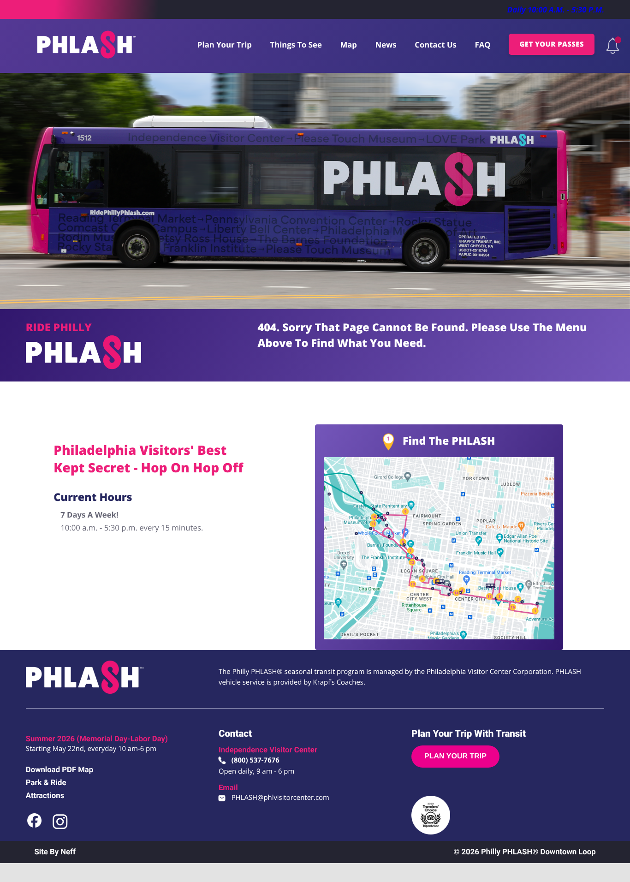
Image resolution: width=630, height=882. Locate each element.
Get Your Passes (551, 44)
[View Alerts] (612, 45)
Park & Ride (46, 782)
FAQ (482, 44)
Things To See (296, 44)
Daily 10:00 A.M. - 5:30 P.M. (555, 9)
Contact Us (436, 44)
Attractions (45, 795)
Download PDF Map (59, 770)
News (386, 44)
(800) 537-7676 (255, 760)
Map (348, 44)
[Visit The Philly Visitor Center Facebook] (35, 827)
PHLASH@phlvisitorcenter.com (280, 797)
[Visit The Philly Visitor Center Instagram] (60, 827)
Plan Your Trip (224, 44)
